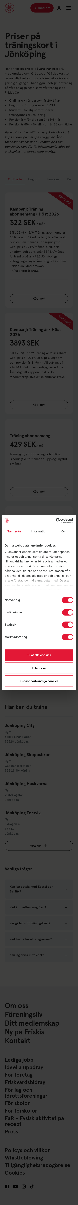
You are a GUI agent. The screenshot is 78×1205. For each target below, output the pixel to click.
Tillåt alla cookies (39, 655)
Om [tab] (63, 531)
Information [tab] (39, 531)
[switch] (67, 612)
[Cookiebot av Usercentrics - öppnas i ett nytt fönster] (56, 520)
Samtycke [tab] (14, 531)
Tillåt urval (39, 668)
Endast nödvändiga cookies (39, 681)
